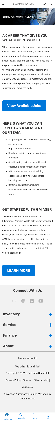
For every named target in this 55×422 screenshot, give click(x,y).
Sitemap (27, 380)
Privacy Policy (13, 380)
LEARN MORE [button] (18, 270)
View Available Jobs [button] (24, 106)
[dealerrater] (23, 301)
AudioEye (27, 387)
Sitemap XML (41, 380)
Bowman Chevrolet (38, 373)
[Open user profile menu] (48, 417)
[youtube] (40, 301)
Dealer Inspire (27, 399)
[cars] (14, 301)
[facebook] (32, 301)
